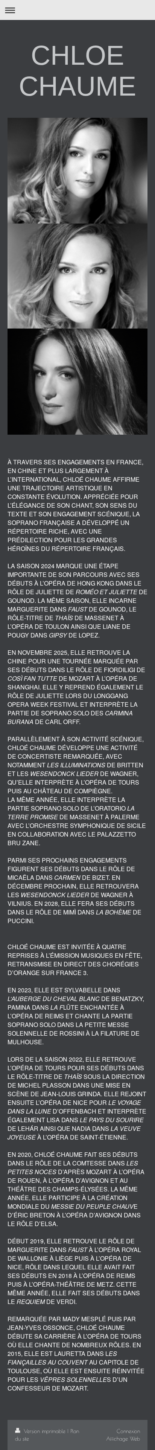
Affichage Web (123, 1438)
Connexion (128, 1431)
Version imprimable (44, 1431)
